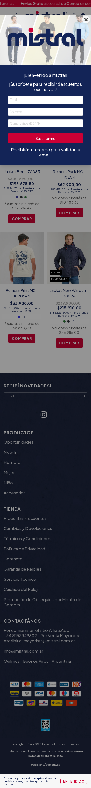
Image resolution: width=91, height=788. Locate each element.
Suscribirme (45, 138)
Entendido (74, 781)
